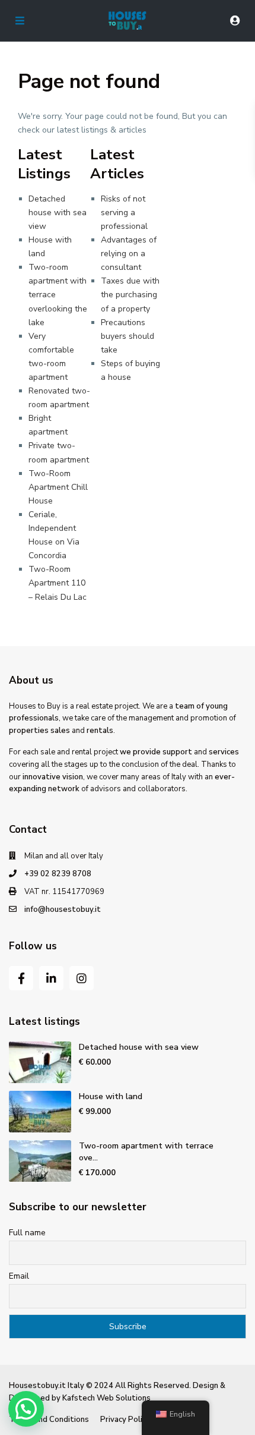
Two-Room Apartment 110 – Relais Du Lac (57, 583)
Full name (27, 1232)
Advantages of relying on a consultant (129, 253)
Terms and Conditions (49, 1419)
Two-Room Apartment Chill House (58, 487)
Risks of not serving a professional (124, 212)
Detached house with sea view (57, 212)
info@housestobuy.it (62, 909)
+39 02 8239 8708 (57, 873)
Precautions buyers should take (127, 336)
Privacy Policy (125, 1419)
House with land (110, 1096)
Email (19, 1276)
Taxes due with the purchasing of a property (130, 294)
